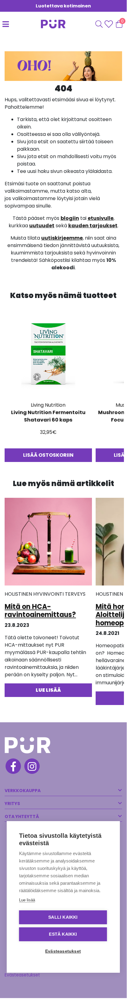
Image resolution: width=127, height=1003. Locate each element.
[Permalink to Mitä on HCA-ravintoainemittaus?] (48, 543)
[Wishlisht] (109, 24)
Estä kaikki (63, 934)
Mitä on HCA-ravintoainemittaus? (40, 610)
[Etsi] (99, 24)
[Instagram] (31, 767)
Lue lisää (27, 900)
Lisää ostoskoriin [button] (48, 455)
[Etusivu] (49, 24)
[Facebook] (13, 767)
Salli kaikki (62, 917)
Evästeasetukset (22, 975)
